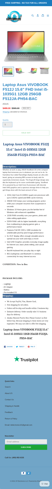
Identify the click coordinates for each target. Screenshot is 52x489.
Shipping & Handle (12, 406)
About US (8, 393)
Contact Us (9, 400)
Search (8, 387)
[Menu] (47, 15)
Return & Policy (11, 419)
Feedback (9, 412)
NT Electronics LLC (22, 481)
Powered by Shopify (35, 481)
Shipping (6, 112)
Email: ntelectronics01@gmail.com (18, 425)
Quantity (6, 120)
